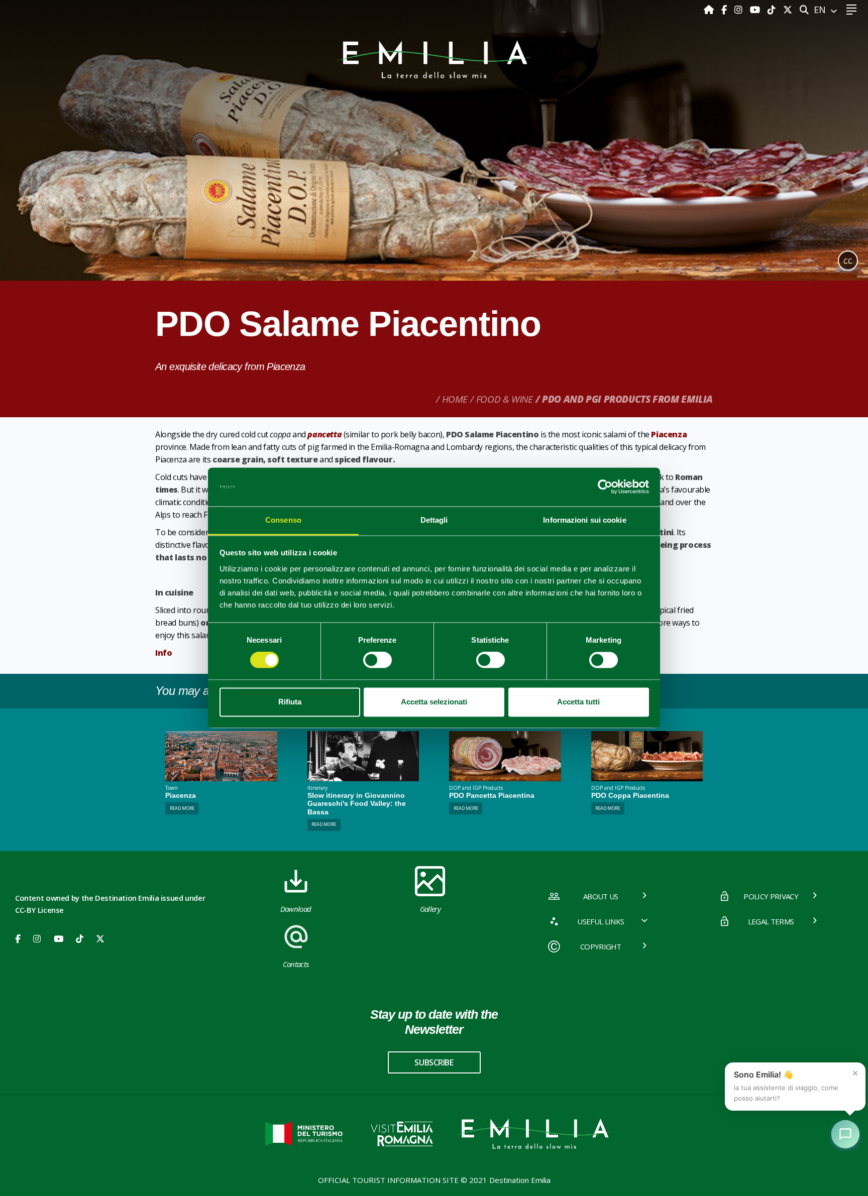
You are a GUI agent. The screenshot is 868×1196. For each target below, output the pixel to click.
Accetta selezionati (434, 701)
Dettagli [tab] (434, 520)
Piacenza (669, 434)
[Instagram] (739, 10)
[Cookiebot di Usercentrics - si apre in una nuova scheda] (605, 487)
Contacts (296, 964)
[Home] (710, 10)
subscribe (433, 1062)
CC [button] (847, 261)
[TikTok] (773, 10)
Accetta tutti (578, 701)
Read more (182, 808)
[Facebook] (725, 10)
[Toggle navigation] (851, 10)
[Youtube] (756, 10)
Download (295, 909)
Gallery (430, 909)
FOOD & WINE (504, 399)
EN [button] (821, 10)
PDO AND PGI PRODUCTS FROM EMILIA (627, 399)
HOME (455, 399)
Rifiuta (289, 701)
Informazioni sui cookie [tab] (584, 520)
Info (163, 652)
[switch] (377, 660)
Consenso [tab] (283, 520)
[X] (787, 10)
